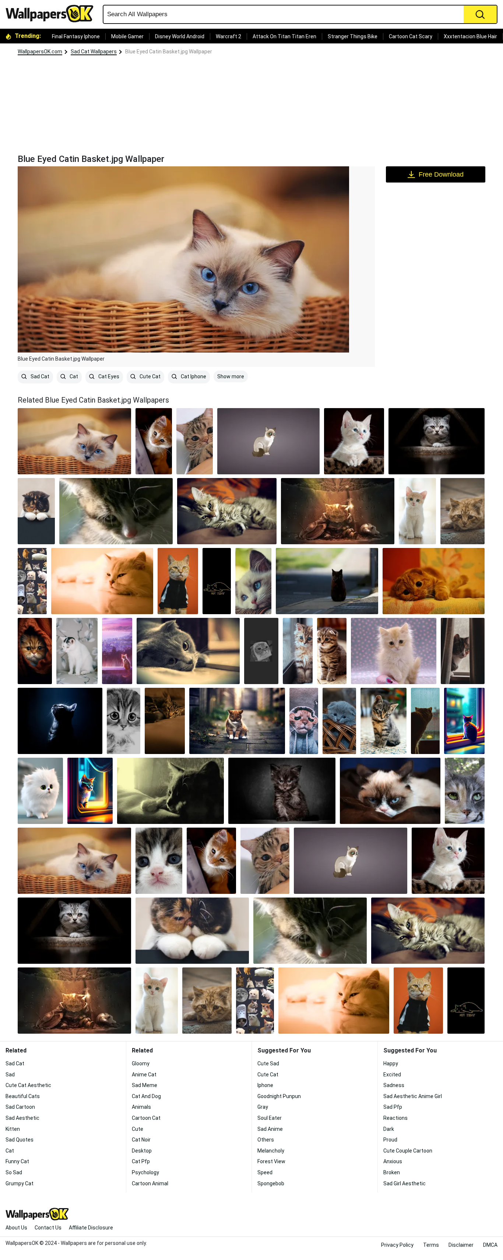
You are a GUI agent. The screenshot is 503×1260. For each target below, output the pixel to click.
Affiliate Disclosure (91, 1228)
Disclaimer (461, 1245)
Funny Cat (17, 1161)
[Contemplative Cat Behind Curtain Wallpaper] (463, 651)
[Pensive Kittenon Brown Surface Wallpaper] (354, 441)
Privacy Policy (397, 1245)
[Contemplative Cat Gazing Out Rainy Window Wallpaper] (464, 721)
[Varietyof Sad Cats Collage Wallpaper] (32, 581)
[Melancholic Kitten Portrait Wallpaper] (281, 791)
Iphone (265, 1085)
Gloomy (141, 1063)
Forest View (271, 1161)
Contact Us (48, 1228)
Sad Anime (270, 1129)
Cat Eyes (108, 376)
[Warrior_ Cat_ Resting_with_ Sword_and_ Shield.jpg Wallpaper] (337, 511)
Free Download (441, 174)
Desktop (142, 1151)
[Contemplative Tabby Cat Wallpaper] (165, 721)
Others (265, 1140)
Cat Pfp (141, 1161)
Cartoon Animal (150, 1183)
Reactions (395, 1118)
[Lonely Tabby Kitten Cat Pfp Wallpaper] (383, 721)
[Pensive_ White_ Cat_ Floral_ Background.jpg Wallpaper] (77, 651)
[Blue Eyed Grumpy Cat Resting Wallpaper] (390, 791)
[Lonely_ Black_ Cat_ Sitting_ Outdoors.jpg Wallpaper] (327, 581)
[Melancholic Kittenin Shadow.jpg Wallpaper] (436, 441)
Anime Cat (144, 1074)
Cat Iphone (193, 376)
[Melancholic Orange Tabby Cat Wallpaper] (434, 581)
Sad (10, 1074)
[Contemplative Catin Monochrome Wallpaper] (170, 791)
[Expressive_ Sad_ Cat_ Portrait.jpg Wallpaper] (123, 721)
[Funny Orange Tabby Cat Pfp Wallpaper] (178, 581)
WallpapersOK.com (40, 51)
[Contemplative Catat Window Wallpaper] (90, 791)
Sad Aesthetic (22, 1118)
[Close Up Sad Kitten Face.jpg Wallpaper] (159, 861)
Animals (141, 1107)
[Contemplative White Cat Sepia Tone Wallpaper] (102, 581)
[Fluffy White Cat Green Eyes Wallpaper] (40, 791)
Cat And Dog (146, 1096)
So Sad (14, 1172)
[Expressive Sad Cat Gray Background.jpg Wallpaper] (268, 441)
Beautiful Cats (23, 1096)
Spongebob (270, 1183)
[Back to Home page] (52, 13)
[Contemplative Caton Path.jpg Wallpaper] (237, 721)
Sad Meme (144, 1085)
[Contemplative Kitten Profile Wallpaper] (116, 511)
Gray (262, 1107)
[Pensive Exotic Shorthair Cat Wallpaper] (36, 511)
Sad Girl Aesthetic (404, 1183)
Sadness (393, 1085)
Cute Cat (149, 376)
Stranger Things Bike (352, 36)
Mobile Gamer (127, 36)
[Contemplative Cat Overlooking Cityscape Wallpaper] (117, 651)
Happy (390, 1063)
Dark (388, 1129)
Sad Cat (39, 376)
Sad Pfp (392, 1107)
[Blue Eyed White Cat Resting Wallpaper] (253, 581)
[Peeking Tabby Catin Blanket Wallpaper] (35, 651)
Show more (230, 376)
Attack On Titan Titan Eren (284, 36)
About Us (16, 1228)
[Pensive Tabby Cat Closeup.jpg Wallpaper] (194, 441)
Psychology (145, 1172)
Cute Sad (268, 1063)
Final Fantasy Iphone (76, 36)
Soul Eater (269, 1118)
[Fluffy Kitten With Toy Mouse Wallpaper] (393, 651)
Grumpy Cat (20, 1183)
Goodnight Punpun (279, 1096)
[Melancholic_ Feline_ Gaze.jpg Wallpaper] (462, 511)
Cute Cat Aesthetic (28, 1085)
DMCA (490, 1245)
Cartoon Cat (146, 1118)
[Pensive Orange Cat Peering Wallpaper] (154, 441)
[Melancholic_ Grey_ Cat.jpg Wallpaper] (188, 651)
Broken (391, 1172)
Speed (264, 1172)
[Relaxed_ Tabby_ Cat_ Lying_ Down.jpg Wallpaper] (227, 511)
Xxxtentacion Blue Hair (470, 36)
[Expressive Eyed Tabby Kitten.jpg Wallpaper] (332, 651)
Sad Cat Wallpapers (94, 51)
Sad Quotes (20, 1140)
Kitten (13, 1129)
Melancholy (270, 1151)
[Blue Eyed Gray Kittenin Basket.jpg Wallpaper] (339, 721)
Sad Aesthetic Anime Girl (412, 1096)
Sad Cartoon (20, 1107)
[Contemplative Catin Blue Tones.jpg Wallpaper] (60, 721)
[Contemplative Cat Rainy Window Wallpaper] (425, 721)
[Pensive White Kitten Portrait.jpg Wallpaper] (417, 511)
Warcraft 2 (228, 36)
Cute (137, 1129)
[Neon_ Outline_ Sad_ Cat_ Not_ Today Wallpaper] (217, 581)
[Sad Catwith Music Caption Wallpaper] (261, 651)
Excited (392, 1074)
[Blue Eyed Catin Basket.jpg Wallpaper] (74, 861)
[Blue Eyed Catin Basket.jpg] (74, 441)
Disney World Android (179, 36)
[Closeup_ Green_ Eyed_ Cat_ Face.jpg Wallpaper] (465, 791)
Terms (431, 1245)
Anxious (392, 1161)
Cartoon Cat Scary (410, 36)
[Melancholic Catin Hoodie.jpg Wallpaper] (303, 721)
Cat (73, 376)
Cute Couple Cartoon (407, 1151)
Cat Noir (141, 1140)
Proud (390, 1140)
